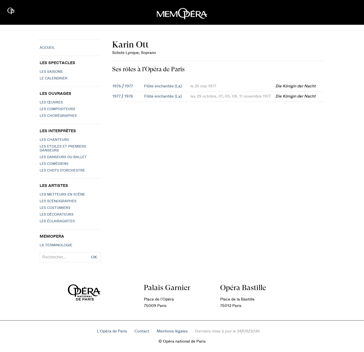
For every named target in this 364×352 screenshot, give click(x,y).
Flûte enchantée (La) (163, 86)
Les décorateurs (57, 214)
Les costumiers (55, 208)
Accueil (47, 48)
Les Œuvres (51, 102)
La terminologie (56, 245)
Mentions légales (172, 331)
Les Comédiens (54, 164)
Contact (141, 331)
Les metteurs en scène (62, 194)
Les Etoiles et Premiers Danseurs (63, 148)
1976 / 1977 (122, 86)
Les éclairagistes (57, 221)
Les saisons (51, 72)
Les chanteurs (54, 140)
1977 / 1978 (122, 96)
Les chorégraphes (58, 116)
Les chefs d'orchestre (62, 170)
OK (94, 257)
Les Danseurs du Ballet (63, 157)
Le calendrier (53, 78)
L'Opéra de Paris (112, 331)
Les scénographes (58, 201)
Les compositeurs (57, 109)
